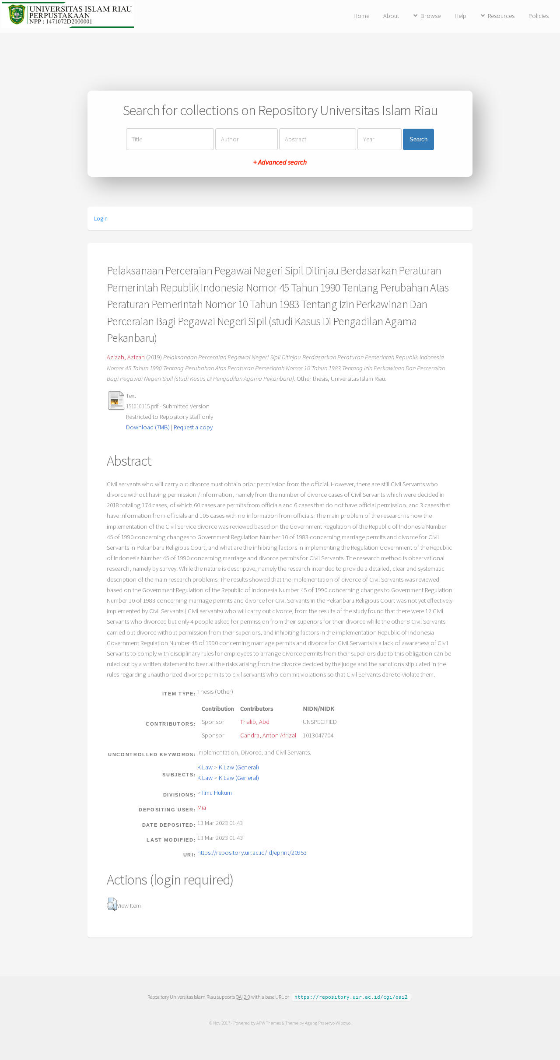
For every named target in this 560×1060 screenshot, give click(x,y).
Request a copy (193, 427)
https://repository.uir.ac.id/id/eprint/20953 (252, 852)
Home (361, 16)
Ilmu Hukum (217, 793)
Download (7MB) (148, 427)
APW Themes (268, 1023)
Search (418, 139)
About (391, 16)
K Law (205, 767)
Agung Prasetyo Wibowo (327, 1023)
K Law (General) (239, 767)
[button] (112, 904)
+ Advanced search (280, 162)
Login (101, 218)
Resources (501, 16)
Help (460, 16)
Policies (538, 16)
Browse (430, 16)
